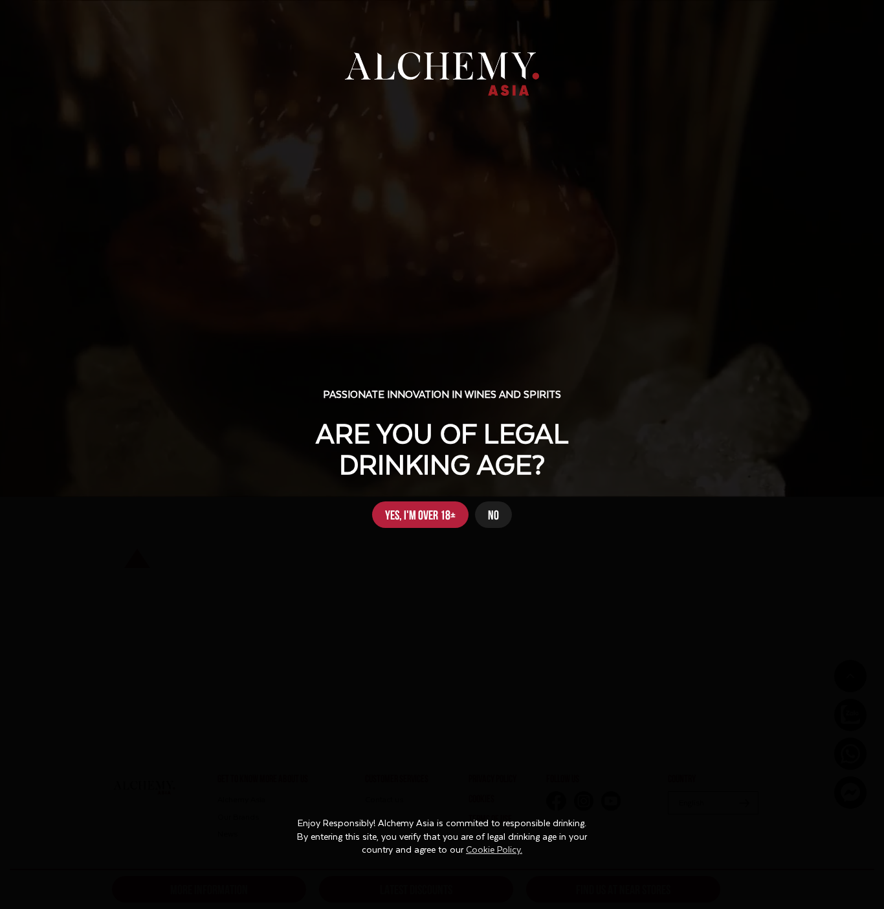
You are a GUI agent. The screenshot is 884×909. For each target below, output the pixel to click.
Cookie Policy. (494, 850)
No (493, 514)
